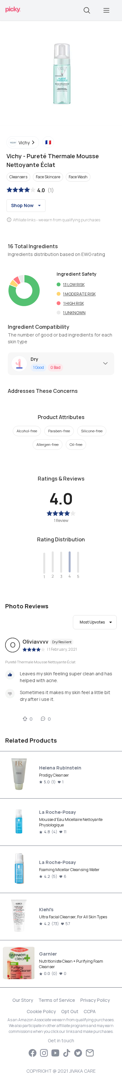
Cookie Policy (41, 1011)
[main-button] (106, 10)
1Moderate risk (79, 294)
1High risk (73, 303)
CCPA (90, 1011)
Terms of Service (56, 1000)
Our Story (22, 1000)
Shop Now (22, 205)
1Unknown (74, 312)
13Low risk (74, 284)
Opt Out (69, 1011)
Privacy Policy (95, 1000)
